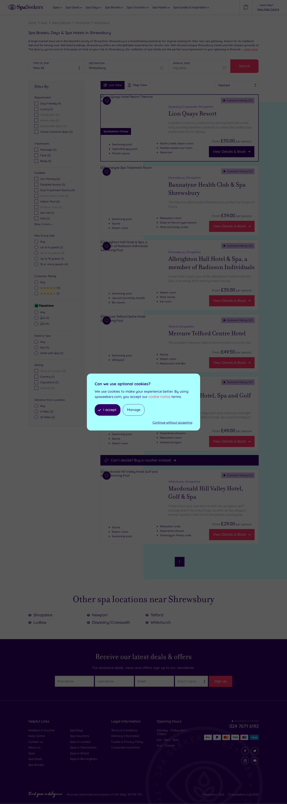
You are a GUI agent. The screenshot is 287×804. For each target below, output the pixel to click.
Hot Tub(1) (47, 213)
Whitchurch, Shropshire (184, 481)
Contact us (35, 742)
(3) (45, 161)
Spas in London (80, 742)
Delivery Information (125, 736)
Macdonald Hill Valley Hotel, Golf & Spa (205, 492)
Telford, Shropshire (181, 326)
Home (32, 22)
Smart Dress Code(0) (54, 196)
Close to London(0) (53, 371)
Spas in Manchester (83, 747)
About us (34, 747)
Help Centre (36, 736)
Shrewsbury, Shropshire (184, 177)
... (249, 49)
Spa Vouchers (79, 736)
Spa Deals (35, 759)
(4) (54, 264)
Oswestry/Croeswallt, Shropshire (190, 107)
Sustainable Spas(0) (53, 126)
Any (42, 241)
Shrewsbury (102, 22)
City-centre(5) (49, 382)
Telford (157, 614)
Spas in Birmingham (83, 759)
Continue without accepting (172, 422)
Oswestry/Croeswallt (111, 622)
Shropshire (83, 22)
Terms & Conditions (124, 730)
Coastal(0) (47, 388)
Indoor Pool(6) (50, 201)
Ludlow (39, 622)
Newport (100, 614)
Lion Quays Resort (192, 114)
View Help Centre (268, 9)
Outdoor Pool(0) (51, 207)
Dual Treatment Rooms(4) (57, 190)
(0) (52, 253)
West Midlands (61, 22)
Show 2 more (42, 224)
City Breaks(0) (49, 115)
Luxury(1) (46, 109)
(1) (51, 247)
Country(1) (47, 376)
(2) (47, 318)
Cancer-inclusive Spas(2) (56, 131)
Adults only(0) (49, 120)
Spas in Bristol (79, 753)
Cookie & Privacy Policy (127, 742)
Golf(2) (45, 218)
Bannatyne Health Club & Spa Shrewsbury (207, 188)
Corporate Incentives (125, 747)
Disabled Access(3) (52, 184)
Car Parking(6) (50, 179)
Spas (44, 22)
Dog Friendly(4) (50, 103)
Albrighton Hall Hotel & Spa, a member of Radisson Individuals (211, 263)
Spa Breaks (36, 765)
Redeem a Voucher (41, 730)
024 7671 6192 (244, 726)
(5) (48, 149)
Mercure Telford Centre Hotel (207, 333)
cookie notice (159, 396)
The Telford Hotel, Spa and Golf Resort (209, 399)
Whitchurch (161, 622)
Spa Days (76, 730)
